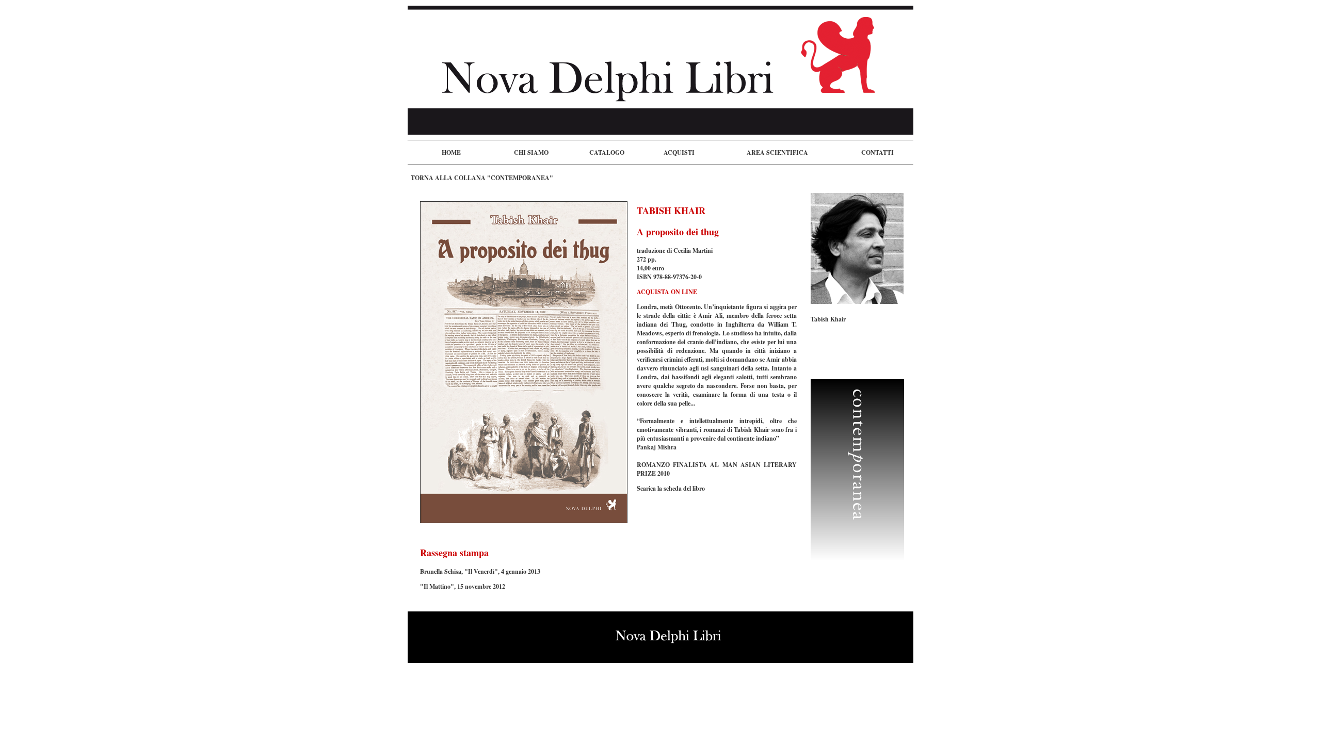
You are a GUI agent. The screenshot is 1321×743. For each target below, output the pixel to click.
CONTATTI (877, 152)
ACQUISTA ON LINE (667, 291)
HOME (451, 152)
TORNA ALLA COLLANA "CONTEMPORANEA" (482, 177)
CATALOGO (606, 152)
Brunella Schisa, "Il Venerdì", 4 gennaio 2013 (480, 571)
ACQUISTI (679, 152)
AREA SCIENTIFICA (777, 152)
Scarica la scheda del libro (671, 488)
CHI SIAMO (531, 152)
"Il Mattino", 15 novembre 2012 (462, 586)
